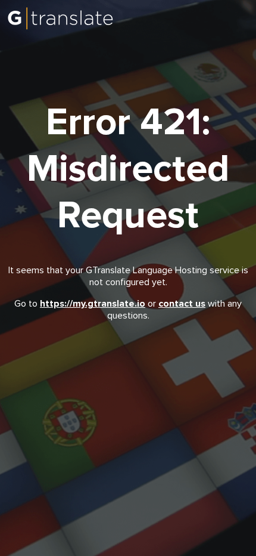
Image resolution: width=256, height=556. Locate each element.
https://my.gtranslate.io (92, 304)
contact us (181, 304)
